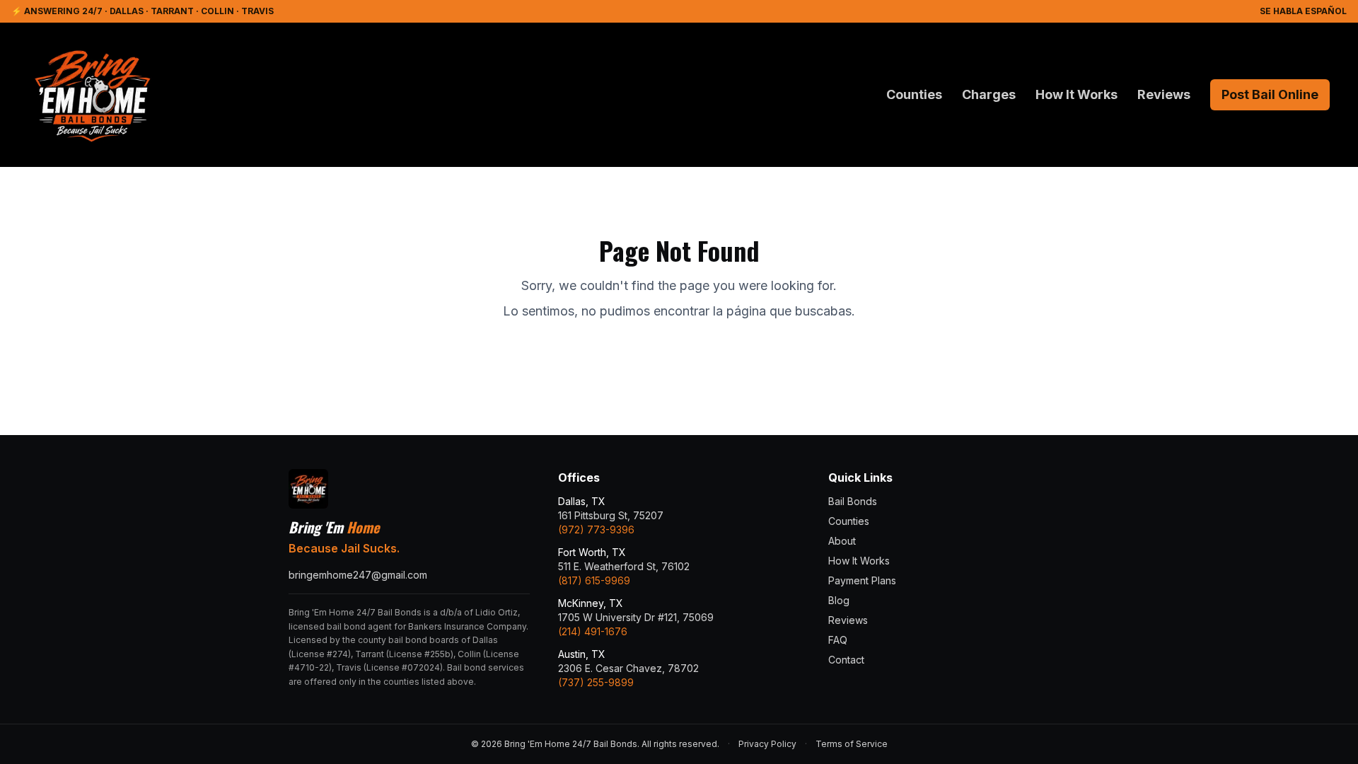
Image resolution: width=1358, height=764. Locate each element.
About (842, 541)
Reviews (1163, 94)
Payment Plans (862, 580)
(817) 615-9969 (594, 580)
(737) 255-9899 (596, 682)
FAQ (837, 640)
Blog (838, 600)
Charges (989, 94)
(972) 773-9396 (596, 529)
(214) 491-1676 (592, 631)
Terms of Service (852, 744)
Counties (914, 94)
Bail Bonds (852, 501)
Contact (846, 660)
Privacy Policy (767, 744)
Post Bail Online (1269, 94)
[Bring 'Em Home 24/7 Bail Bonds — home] (92, 94)
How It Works (1076, 94)
